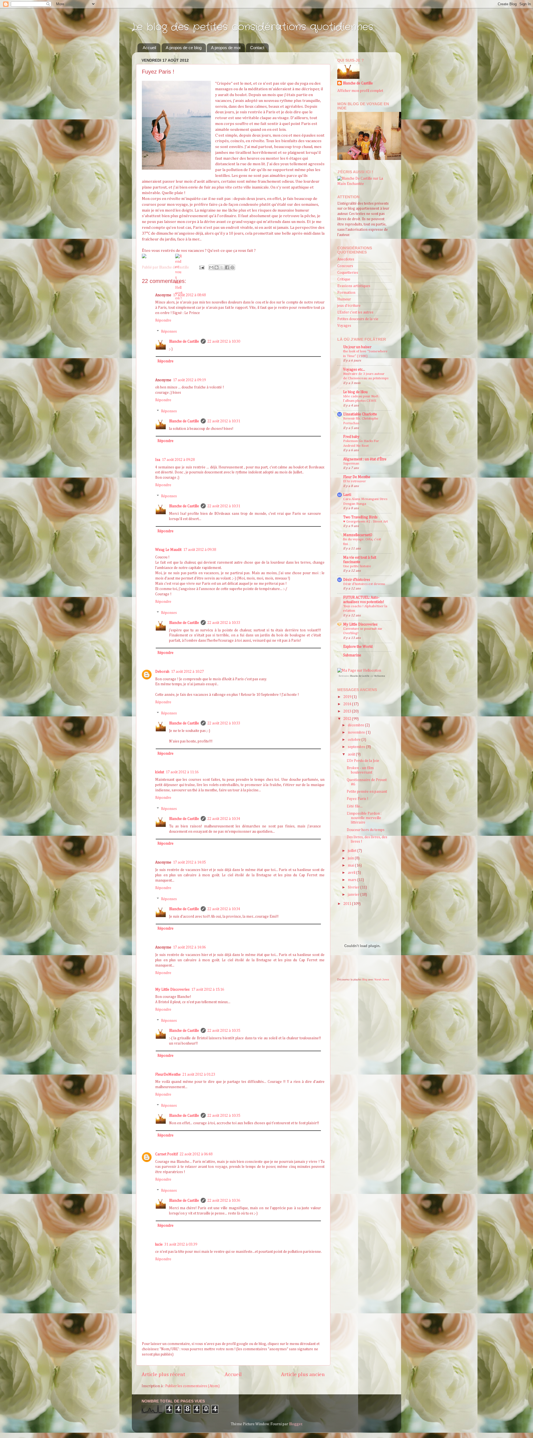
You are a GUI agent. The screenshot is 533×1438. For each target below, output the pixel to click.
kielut (159, 772)
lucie (159, 1244)
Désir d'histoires (356, 580)
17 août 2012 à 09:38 (199, 550)
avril (352, 873)
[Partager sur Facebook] (227, 267)
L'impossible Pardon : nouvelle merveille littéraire (364, 818)
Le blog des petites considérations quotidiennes (252, 27)
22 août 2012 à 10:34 (223, 819)
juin (351, 858)
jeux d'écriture (349, 306)
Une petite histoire (357, 566)
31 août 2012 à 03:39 (180, 1244)
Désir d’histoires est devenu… (366, 584)
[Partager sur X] (222, 267)
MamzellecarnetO (357, 535)
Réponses (169, 331)
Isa (157, 460)
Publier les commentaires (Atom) (192, 1386)
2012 (347, 719)
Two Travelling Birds (360, 517)
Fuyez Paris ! (357, 799)
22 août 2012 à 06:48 (196, 1154)
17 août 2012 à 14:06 (189, 947)
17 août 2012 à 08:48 (189, 295)
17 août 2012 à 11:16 (182, 772)
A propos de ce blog (184, 47)
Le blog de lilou (355, 392)
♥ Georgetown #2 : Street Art (365, 521)
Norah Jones (381, 979)
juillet (352, 851)
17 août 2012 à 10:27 (187, 672)
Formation (346, 293)
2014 (347, 704)
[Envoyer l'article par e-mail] (201, 267)
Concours (345, 266)
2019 (347, 697)
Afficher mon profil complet (360, 91)
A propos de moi (225, 47)
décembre (356, 725)
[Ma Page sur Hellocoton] (359, 670)
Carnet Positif (166, 1154)
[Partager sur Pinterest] (232, 267)
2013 (347, 711)
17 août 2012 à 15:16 (207, 990)
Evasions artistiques (353, 286)
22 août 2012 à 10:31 (223, 421)
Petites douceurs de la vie (357, 319)
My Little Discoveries (172, 990)
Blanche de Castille (184, 341)
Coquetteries (347, 273)
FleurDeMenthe (168, 1074)
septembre (357, 747)
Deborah (162, 672)
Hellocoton (379, 676)
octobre (354, 740)
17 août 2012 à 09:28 (178, 460)
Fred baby (351, 437)
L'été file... (355, 806)
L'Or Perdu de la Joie (363, 761)
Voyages (344, 326)
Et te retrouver (354, 481)
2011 (347, 904)
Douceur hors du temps (365, 830)
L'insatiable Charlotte (360, 414)
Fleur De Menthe (356, 477)
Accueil (149, 47)
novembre (357, 732)
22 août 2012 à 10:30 (223, 341)
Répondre (163, 320)
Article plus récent (163, 1374)
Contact (257, 47)
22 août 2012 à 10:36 (223, 1201)
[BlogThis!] (216, 267)
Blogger (295, 1424)
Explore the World (358, 647)
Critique (343, 279)
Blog (364, 979)
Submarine (352, 655)
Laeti (347, 495)
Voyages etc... (354, 370)
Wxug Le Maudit (168, 550)
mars (352, 880)
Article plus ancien (303, 1374)
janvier (354, 895)
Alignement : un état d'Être (364, 459)
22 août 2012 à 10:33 (223, 623)
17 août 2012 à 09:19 (189, 380)
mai (351, 865)
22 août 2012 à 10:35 (223, 1031)
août (352, 754)
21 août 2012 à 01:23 (198, 1074)
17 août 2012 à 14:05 (189, 862)
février (354, 887)
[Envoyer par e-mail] (211, 267)
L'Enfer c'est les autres (355, 312)
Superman (351, 463)
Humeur (344, 299)
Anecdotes (345, 259)
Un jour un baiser (357, 347)
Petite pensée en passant (367, 792)
